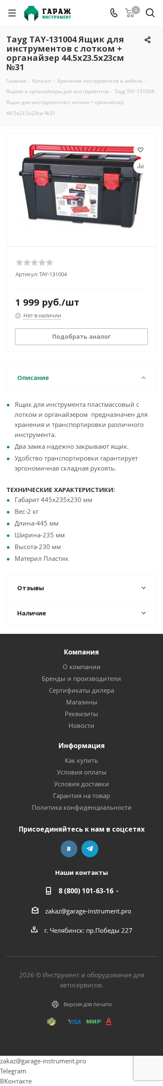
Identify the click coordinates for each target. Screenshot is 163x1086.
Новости (81, 725)
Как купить (81, 760)
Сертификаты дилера (81, 690)
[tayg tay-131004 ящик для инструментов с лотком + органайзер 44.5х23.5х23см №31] (81, 186)
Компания (81, 652)
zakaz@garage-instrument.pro (88, 911)
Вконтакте (69, 848)
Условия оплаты (82, 772)
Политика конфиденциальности (82, 807)
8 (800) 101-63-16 (86, 890)
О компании (82, 666)
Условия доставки (81, 784)
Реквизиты (81, 713)
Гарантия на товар (81, 795)
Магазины (81, 702)
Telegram (90, 848)
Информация (82, 745)
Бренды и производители (81, 678)
